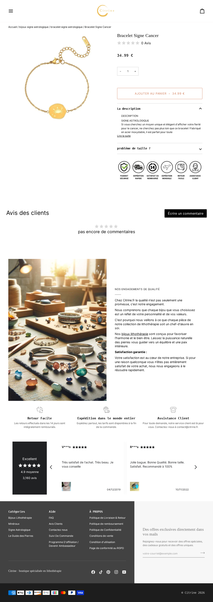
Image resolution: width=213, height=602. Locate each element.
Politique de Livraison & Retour (107, 517)
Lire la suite (124, 135)
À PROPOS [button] (96, 511)
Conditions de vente (101, 535)
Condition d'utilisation (102, 542)
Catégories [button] (16, 511)
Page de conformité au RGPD (106, 548)
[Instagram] (116, 572)
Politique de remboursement (106, 523)
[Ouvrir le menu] (14, 11)
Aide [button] (52, 511)
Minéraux (14, 523)
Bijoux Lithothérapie (20, 517)
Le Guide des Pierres (20, 535)
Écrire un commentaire (185, 213)
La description (128, 108)
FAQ (51, 517)
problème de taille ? (133, 148)
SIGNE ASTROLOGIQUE (135, 120)
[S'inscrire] (201, 553)
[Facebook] (93, 572)
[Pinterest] (108, 572)
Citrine (190, 592)
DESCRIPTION (129, 115)
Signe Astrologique (19, 529)
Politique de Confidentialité (105, 529)
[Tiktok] (101, 572)
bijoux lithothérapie (134, 334)
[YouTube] (124, 572)
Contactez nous (58, 529)
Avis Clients (55, 523)
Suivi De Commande (61, 535)
